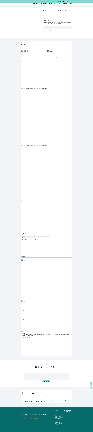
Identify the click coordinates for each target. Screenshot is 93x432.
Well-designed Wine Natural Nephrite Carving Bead (64, 399)
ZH (21, 5)
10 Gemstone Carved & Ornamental (31, 5)
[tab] (46, 41)
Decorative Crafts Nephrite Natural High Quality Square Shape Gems (26, 401)
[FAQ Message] (91, 387)
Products (24, 5)
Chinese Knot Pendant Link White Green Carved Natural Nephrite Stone (40, 401)
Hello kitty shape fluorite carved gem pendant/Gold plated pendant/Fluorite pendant (49, 5)
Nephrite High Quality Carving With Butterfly (52, 399)
